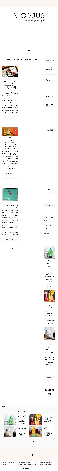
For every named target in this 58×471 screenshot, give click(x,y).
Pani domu (40, 2)
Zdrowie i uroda (48, 225)
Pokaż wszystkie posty (33, 59)
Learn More (26, 468)
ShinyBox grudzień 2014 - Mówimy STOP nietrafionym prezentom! (10, 144)
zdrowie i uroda (11, 2)
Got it (32, 468)
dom (29, 2)
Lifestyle (46, 217)
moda (3, 2)
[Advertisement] (29, 37)
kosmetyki (46, 228)
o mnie (54, 2)
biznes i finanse (22, 2)
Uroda (45, 220)
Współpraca (29, 4)
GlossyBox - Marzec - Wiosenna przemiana (48, 419)
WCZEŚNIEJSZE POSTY (32, 248)
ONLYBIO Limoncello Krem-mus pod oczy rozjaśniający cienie (48, 431)
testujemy (47, 233)
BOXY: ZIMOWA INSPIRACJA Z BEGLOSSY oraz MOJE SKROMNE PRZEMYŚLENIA (10, 85)
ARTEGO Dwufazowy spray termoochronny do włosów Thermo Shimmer (22, 431)
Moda (52, 217)
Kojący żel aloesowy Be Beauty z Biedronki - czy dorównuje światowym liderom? (49, 265)
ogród (34, 2)
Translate (51, 381)
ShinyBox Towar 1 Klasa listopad (10, 206)
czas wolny (47, 2)
